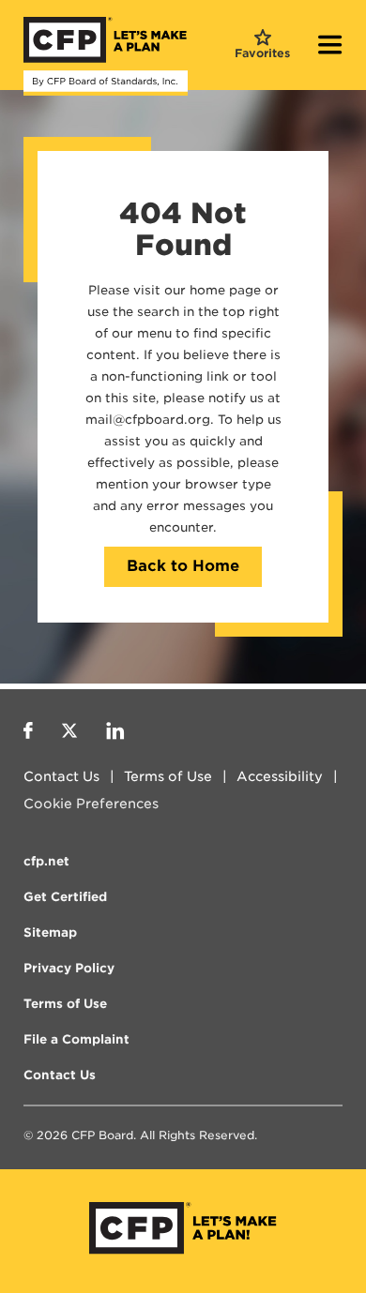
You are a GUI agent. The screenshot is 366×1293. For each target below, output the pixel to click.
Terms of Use (168, 776)
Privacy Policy (68, 968)
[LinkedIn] (115, 733)
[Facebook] (28, 733)
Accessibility (279, 776)
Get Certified (65, 897)
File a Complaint (76, 1039)
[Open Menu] (330, 47)
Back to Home (183, 566)
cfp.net (46, 861)
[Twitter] (69, 733)
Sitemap (50, 932)
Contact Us (61, 776)
